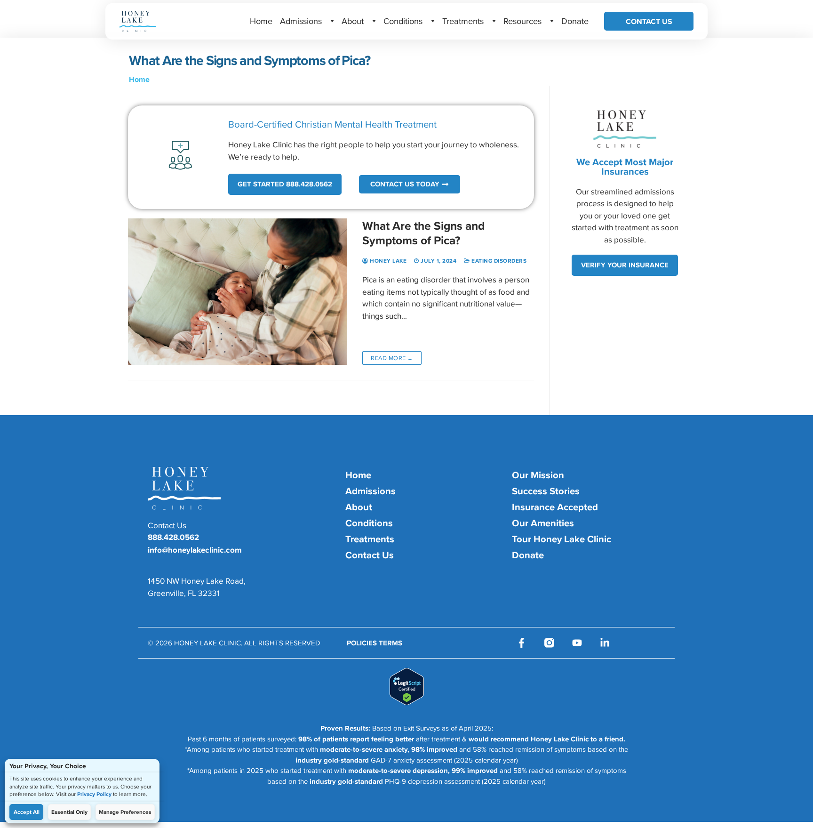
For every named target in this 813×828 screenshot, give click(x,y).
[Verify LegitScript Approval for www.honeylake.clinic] (407, 702)
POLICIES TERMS (374, 643)
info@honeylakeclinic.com (195, 550)
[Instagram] (549, 643)
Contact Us (649, 21)
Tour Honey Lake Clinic (561, 539)
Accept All (27, 812)
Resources (522, 21)
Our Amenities (543, 523)
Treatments (463, 21)
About (353, 21)
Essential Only (69, 812)
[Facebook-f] (521, 643)
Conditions (402, 21)
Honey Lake (387, 261)
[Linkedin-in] (605, 643)
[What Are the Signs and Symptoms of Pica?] (237, 291)
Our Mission (538, 475)
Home (261, 21)
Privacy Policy (94, 794)
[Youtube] (577, 643)
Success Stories (546, 491)
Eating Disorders (498, 261)
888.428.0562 (173, 537)
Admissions (301, 21)
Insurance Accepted (555, 507)
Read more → (392, 358)
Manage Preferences (125, 812)
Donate (575, 21)
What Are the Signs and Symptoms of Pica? (423, 233)
